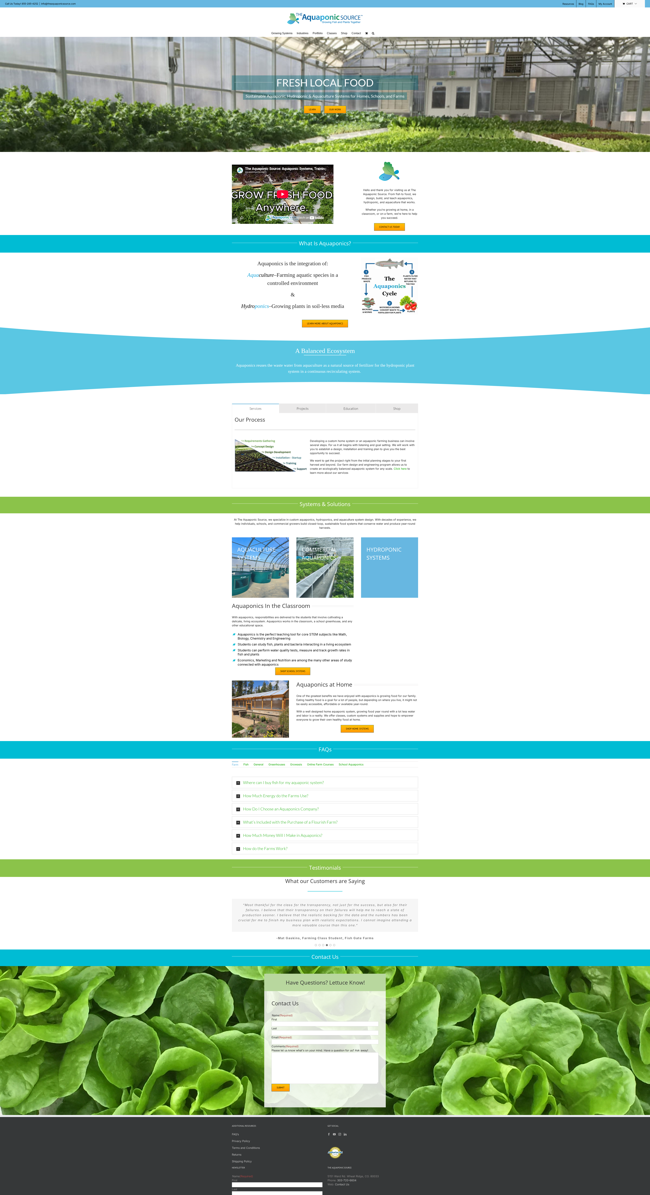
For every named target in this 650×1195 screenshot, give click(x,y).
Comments (285, 1036)
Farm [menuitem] (235, 764)
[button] (373, 33)
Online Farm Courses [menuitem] (320, 764)
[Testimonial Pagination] (316, 935)
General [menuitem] (258, 764)
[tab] (255, 408)
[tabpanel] (325, 450)
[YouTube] (334, 1124)
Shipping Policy (242, 1151)
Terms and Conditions (246, 1137)
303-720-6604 (346, 1170)
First (274, 1009)
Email (282, 1027)
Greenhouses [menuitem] (276, 764)
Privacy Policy (241, 1131)
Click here (400, 468)
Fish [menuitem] (245, 764)
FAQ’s (235, 1124)
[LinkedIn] (345, 1124)
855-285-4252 (30, 3)
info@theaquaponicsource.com (58, 3)
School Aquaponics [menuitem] (351, 764)
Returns (236, 1144)
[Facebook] (329, 1124)
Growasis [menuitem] (296, 764)
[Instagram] (339, 1124)
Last (274, 1018)
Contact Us (342, 1174)
